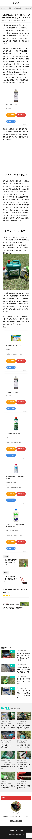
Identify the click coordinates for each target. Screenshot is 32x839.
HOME (4, 8)
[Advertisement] (16, 156)
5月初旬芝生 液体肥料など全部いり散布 (23, 726)
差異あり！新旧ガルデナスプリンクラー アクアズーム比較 (24, 670)
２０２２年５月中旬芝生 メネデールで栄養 (23, 681)
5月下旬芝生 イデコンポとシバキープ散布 (8, 726)
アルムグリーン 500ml (12, 105)
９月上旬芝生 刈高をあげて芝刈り (23, 787)
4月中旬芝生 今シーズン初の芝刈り (7, 746)
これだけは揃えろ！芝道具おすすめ (10, 579)
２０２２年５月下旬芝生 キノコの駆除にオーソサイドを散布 (23, 694)
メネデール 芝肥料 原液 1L (13, 433)
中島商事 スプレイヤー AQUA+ (14, 346)
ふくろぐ (16, 3)
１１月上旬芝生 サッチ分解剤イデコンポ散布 (8, 766)
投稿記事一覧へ (15, 821)
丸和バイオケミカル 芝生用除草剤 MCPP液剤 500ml (15, 525)
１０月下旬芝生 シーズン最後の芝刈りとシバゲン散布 (23, 766)
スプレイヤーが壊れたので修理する (8, 787)
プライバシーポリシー (16, 830)
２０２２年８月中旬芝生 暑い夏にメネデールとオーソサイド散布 (23, 656)
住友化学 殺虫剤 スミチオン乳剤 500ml (15, 477)
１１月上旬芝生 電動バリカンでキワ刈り (23, 746)
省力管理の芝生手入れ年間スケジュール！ (10, 562)
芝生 (10, 8)
